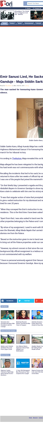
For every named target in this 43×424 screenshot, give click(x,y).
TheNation (17, 158)
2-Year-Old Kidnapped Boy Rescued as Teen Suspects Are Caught (23, 372)
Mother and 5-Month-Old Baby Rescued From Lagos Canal (7, 347)
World (20, 23)
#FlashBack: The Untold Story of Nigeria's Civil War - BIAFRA (22, 13)
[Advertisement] (21, 49)
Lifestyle (38, 23)
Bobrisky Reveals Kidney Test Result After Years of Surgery (23, 323)
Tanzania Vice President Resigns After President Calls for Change (8, 324)
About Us (35, 417)
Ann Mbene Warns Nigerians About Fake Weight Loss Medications (22, 348)
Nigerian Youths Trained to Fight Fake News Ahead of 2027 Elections (7, 373)
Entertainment (29, 23)
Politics (12, 23)
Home (28, 8)
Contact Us (38, 8)
